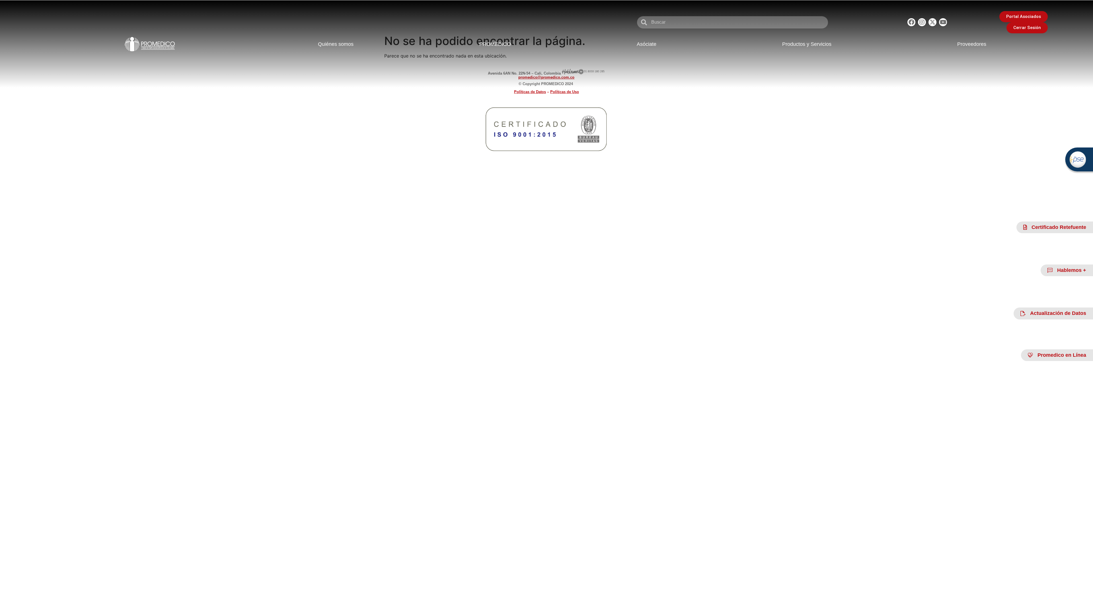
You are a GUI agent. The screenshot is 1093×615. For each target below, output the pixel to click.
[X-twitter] (932, 22)
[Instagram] (922, 22)
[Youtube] (943, 22)
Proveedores (971, 44)
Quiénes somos (336, 44)
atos (530, 92)
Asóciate (646, 44)
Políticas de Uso (564, 92)
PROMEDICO (495, 44)
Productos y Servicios (806, 44)
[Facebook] (911, 22)
